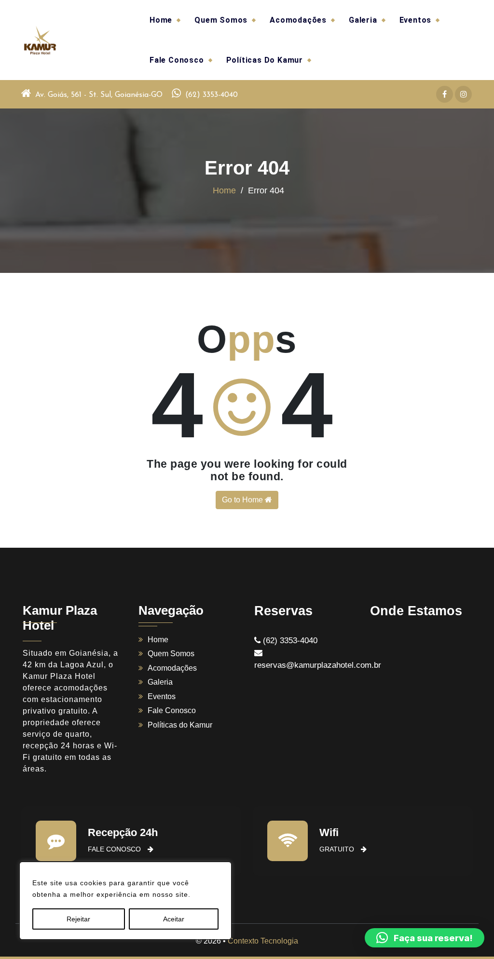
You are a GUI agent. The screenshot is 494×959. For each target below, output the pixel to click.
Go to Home (243, 500)
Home (161, 20)
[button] (424, 937)
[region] (125, 901)
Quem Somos (220, 20)
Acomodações (298, 20)
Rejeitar (78, 919)
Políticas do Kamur (264, 60)
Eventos (415, 20)
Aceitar (173, 919)
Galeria (363, 20)
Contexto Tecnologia (263, 941)
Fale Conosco (177, 60)
